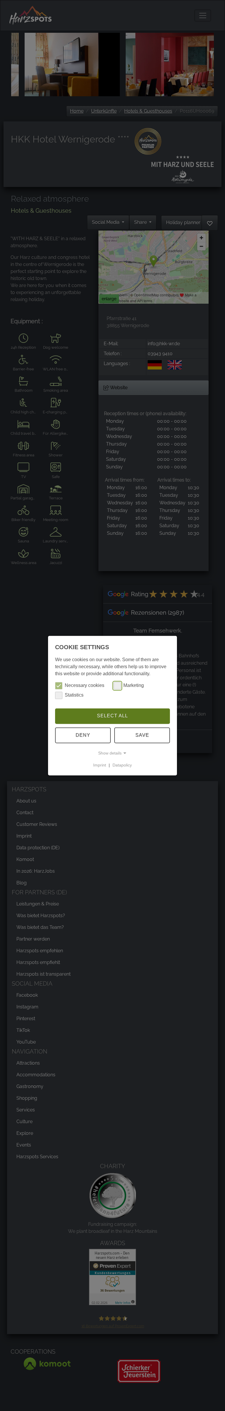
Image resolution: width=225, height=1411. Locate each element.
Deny (83, 735)
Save (142, 735)
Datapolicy (122, 765)
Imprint (99, 765)
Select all (112, 716)
